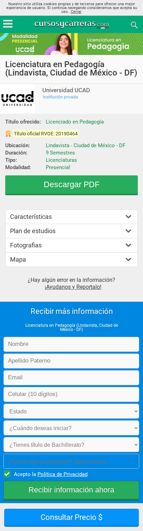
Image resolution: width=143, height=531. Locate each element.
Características (31, 216)
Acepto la (50, 474)
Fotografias (26, 245)
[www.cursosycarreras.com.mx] (72, 25)
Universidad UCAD (66, 90)
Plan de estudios (33, 231)
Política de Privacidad (62, 474)
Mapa (18, 259)
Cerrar (76, 11)
